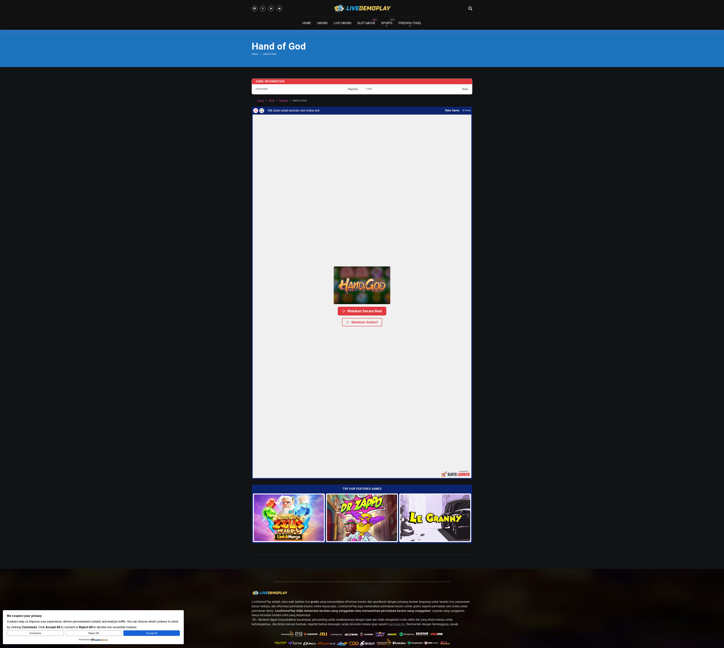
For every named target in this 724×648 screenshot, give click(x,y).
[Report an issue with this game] (255, 110)
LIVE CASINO (342, 23)
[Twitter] (263, 8)
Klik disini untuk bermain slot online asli (281, 110)
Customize (35, 633)
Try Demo (289, 517)
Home (255, 54)
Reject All (93, 633)
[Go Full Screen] (261, 110)
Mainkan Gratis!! (364, 322)
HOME (306, 23)
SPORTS (386, 23)
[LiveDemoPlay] (362, 8)
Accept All (151, 633)
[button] (362, 285)
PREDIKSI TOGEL (410, 23)
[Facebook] (254, 8)
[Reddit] (279, 8)
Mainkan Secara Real (365, 311)
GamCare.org (396, 624)
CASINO (322, 23)
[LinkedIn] (271, 8)
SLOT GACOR (366, 23)
